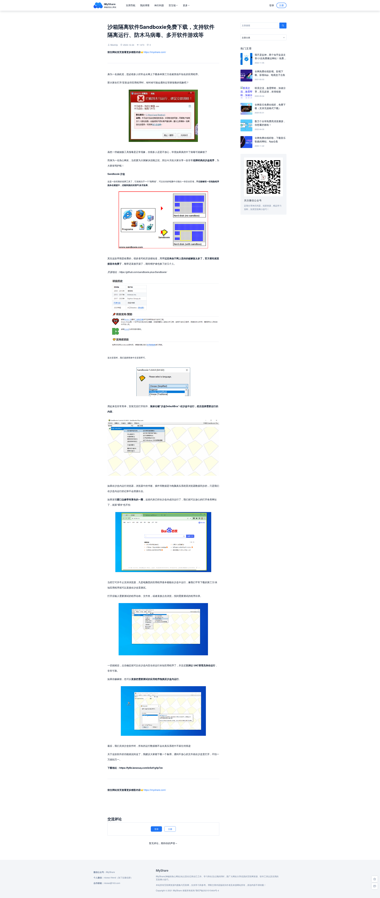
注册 (281, 5)
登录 (271, 5)
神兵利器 (159, 5)
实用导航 (130, 5)
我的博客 (145, 5)
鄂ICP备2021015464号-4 (207, 890)
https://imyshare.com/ (155, 52)
